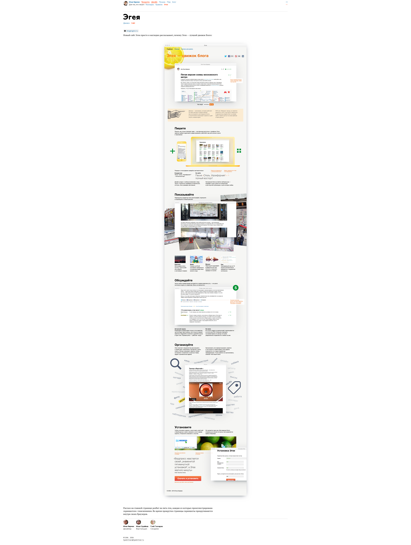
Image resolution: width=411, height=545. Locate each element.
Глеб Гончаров (156, 526)
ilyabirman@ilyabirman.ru (133, 540)
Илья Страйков (142, 526)
